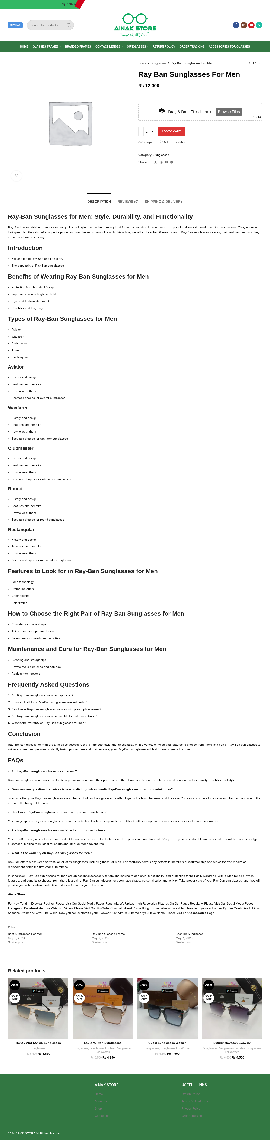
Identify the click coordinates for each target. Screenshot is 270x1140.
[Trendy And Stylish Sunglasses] (38, 1008)
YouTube (103, 908)
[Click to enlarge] (16, 176)
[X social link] (155, 162)
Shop (98, 1108)
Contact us (102, 1115)
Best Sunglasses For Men (25, 933)
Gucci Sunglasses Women (167, 1042)
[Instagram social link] (244, 25)
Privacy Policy (191, 1108)
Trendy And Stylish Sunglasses (38, 1042)
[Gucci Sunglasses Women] (167, 1008)
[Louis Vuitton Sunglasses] (103, 1008)
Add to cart (171, 131)
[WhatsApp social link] (259, 25)
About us (101, 1101)
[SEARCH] (69, 25)
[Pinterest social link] (161, 162)
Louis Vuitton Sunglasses (102, 1042)
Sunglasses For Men (102, 1048)
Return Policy (191, 1093)
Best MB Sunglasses (189, 933)
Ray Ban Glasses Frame (108, 933)
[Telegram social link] (172, 162)
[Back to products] (254, 63)
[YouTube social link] (251, 25)
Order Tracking (192, 1115)
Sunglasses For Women (175, 1048)
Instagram (15, 908)
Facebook (31, 908)
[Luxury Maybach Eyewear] (232, 1008)
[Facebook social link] (236, 25)
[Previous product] (249, 63)
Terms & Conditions (195, 1101)
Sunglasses (158, 63)
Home (142, 63)
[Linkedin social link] (166, 162)
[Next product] (259, 63)
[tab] (99, 199)
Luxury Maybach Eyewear (232, 1042)
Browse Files (229, 112)
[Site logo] (135, 24)
